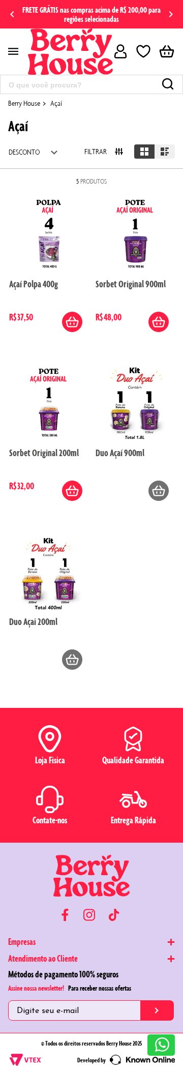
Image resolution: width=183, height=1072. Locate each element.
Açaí (56, 103)
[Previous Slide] (5, 14)
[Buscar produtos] (172, 84)
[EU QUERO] (72, 322)
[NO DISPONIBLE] (158, 491)
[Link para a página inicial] (24, 103)
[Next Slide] (178, 14)
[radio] (144, 151)
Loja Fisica (50, 760)
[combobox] (91, 84)
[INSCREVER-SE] (157, 1010)
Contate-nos (50, 820)
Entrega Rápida (133, 820)
